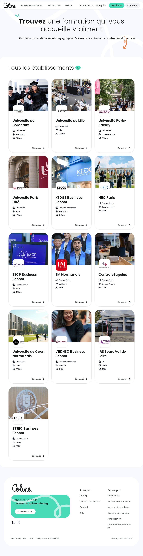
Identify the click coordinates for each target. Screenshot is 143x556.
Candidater (116, 5)
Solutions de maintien (118, 513)
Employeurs (113, 495)
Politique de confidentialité (47, 538)
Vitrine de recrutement (119, 501)
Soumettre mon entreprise (93, 5)
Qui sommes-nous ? (90, 501)
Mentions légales (18, 538)
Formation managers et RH (119, 526)
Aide (82, 513)
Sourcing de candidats (118, 507)
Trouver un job (53, 5)
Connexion (132, 5)
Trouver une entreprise (31, 5)
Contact (84, 507)
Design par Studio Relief (121, 538)
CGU (31, 538)
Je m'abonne (23, 511)
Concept (84, 495)
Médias (68, 5)
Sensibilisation (114, 518)
